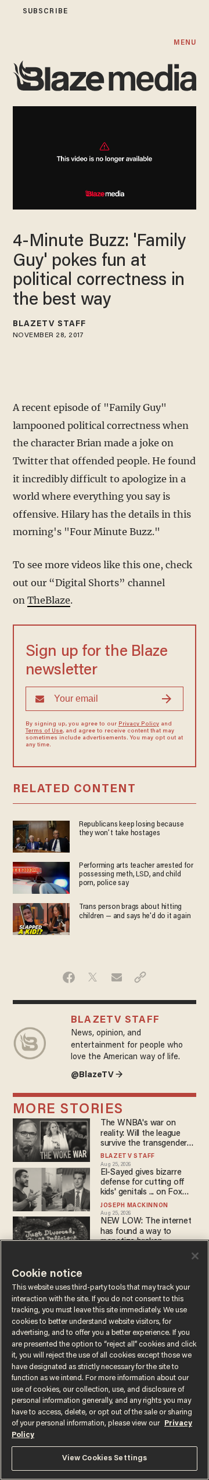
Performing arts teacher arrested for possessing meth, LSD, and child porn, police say (136, 874)
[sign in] (7, 11)
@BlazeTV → (97, 1075)
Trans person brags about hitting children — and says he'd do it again (135, 911)
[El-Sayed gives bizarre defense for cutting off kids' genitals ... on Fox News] (52, 1187)
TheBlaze (48, 600)
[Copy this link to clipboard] (140, 977)
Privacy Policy (138, 724)
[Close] (195, 1256)
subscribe (45, 11)
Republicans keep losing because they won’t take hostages (131, 829)
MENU (185, 42)
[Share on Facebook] (69, 977)
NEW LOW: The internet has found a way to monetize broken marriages (146, 1232)
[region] (104, 1360)
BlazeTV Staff (49, 324)
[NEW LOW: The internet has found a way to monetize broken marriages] (52, 1237)
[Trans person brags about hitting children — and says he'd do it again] (41, 917)
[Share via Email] (116, 977)
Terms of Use (44, 731)
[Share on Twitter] (93, 977)
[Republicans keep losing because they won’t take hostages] (41, 834)
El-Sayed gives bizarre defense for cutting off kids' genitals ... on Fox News (142, 1183)
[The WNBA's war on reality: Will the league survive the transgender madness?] (52, 1139)
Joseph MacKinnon (134, 1206)
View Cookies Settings (104, 1458)
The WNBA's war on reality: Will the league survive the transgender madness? (143, 1134)
